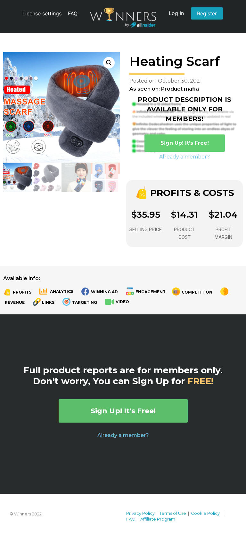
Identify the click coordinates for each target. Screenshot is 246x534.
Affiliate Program (157, 519)
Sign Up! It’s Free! (184, 143)
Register (207, 13)
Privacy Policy (140, 513)
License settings (42, 13)
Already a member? (184, 157)
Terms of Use (173, 513)
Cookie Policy (205, 513)
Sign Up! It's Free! (123, 411)
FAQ (73, 13)
